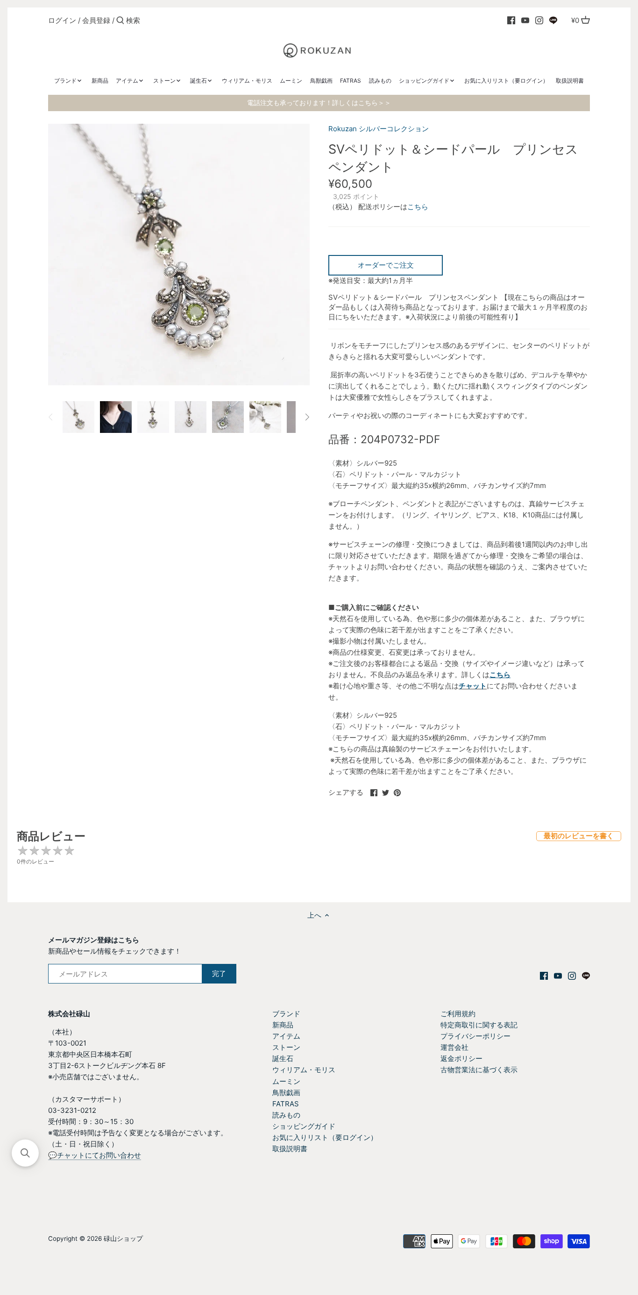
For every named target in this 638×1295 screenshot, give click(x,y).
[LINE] (553, 20)
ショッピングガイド (303, 1126)
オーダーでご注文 (386, 265)
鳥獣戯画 (286, 1092)
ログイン (62, 20)
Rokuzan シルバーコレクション (378, 128)
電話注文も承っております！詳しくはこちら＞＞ (319, 102)
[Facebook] (511, 20)
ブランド (286, 1013)
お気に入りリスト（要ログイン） (324, 1137)
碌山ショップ (123, 1238)
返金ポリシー (461, 1058)
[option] (78, 417)
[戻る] (51, 417)
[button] (25, 1153)
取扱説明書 (289, 1148)
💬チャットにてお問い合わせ (94, 1155)
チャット (473, 685)
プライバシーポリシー (475, 1036)
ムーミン (286, 1081)
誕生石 (282, 1058)
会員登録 (96, 20)
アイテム (286, 1036)
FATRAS (285, 1103)
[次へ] (307, 417)
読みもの (286, 1115)
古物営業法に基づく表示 (478, 1069)
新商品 (282, 1024)
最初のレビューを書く (579, 835)
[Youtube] (525, 20)
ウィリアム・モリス (303, 1069)
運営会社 (454, 1047)
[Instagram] (539, 20)
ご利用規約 (457, 1013)
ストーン (286, 1047)
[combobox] (165, 20)
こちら (417, 206)
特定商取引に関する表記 (478, 1024)
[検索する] (120, 21)
